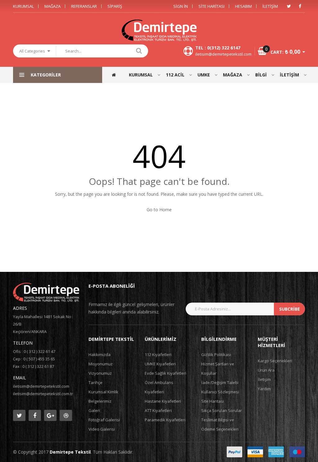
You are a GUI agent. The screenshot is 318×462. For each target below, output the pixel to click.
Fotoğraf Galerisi (104, 420)
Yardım (264, 388)
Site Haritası (211, 6)
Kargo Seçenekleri (275, 361)
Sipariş (114, 6)
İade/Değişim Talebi (219, 382)
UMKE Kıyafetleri (160, 364)
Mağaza (52, 6)
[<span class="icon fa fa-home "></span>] (117, 75)
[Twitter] (289, 6)
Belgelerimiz (100, 401)
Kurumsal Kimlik (103, 392)
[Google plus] (50, 415)
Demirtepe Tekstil (70, 452)
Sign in (180, 6)
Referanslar (84, 6)
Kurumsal (23, 6)
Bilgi (261, 75)
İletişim (270, 6)
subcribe (289, 309)
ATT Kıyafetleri (158, 410)
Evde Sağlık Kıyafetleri (165, 373)
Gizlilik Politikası (216, 354)
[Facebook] (300, 6)
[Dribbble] (66, 415)
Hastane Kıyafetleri (163, 401)
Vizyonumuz (100, 373)
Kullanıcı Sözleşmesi (220, 392)
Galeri (94, 410)
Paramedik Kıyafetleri (165, 420)
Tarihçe (95, 382)
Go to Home (159, 210)
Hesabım (243, 6)
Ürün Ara (266, 370)
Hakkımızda (100, 354)
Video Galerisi (102, 429)
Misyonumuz (101, 364)
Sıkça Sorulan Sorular (221, 410)
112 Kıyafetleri (158, 354)
